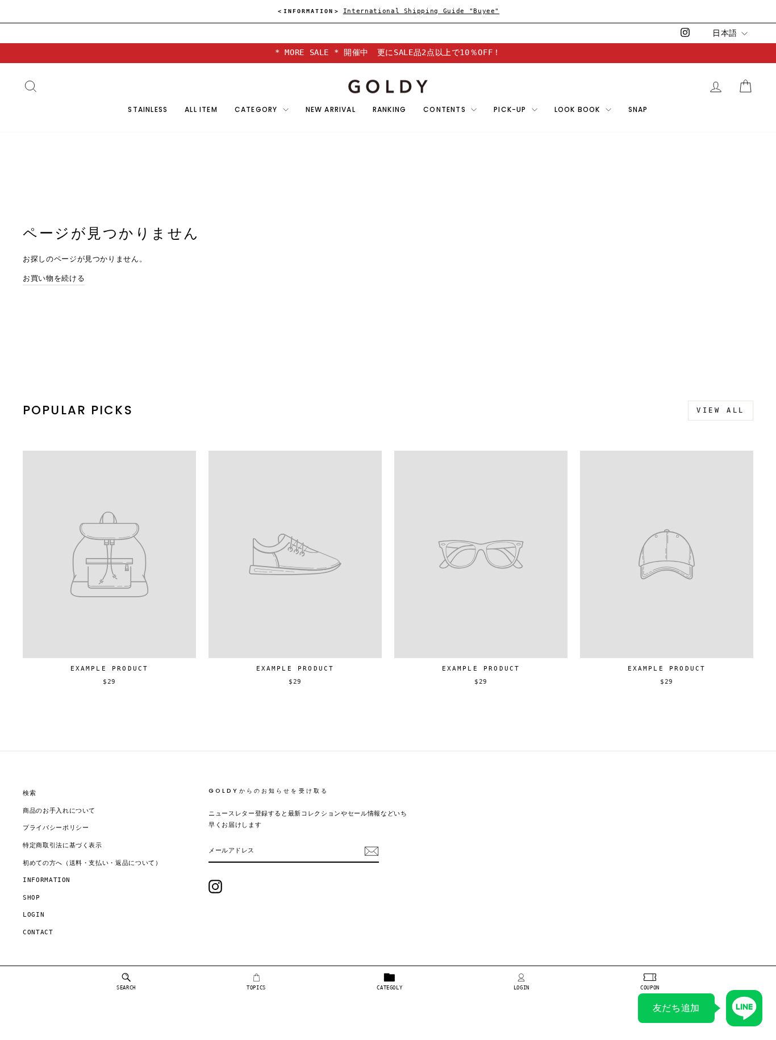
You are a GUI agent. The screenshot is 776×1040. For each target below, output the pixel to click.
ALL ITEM (201, 109)
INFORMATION (46, 880)
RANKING (389, 109)
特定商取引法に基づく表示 (62, 845)
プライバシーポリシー (56, 827)
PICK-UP (511, 109)
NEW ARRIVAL (331, 109)
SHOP (31, 897)
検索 (29, 793)
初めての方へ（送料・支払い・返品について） (92, 863)
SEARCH (126, 988)
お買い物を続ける (54, 278)
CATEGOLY (389, 988)
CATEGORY (257, 109)
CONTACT (38, 932)
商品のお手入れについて (59, 810)
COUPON (650, 988)
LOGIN (521, 988)
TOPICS (256, 988)
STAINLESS (148, 109)
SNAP (638, 109)
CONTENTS (445, 109)
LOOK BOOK (578, 109)
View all (720, 410)
